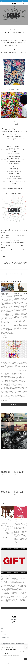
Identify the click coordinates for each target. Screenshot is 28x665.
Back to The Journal (15, 273)
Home (11, 29)
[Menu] (1, 4)
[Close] (26, 647)
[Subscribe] (26, 641)
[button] (23, 4)
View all (14, 404)
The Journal (15, 29)
